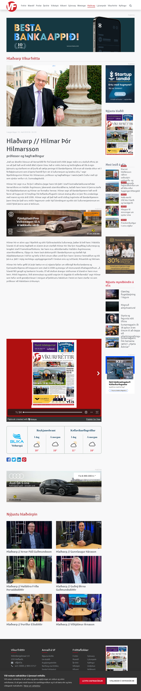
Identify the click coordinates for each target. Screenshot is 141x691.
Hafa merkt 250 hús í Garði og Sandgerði (127, 200)
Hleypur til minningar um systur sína (127, 212)
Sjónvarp (72, 5)
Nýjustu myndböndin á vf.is (120, 283)
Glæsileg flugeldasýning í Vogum (128, 294)
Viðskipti (55, 5)
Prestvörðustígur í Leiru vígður (128, 224)
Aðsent (63, 5)
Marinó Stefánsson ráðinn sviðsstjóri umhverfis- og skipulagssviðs (127, 176)
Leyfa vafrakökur (92, 681)
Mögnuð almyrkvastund (128, 306)
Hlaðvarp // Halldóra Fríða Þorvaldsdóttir (22, 588)
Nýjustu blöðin (48, 656)
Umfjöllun (91, 666)
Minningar (82, 5)
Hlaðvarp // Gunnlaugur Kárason (76, 551)
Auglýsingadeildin (49, 662)
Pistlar (39, 5)
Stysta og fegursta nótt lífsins (127, 318)
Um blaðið (46, 659)
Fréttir (23, 5)
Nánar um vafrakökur (32, 686)
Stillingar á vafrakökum (122, 681)
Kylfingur (122, 5)
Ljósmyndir (101, 5)
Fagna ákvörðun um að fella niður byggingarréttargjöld (130, 188)
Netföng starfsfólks (50, 666)
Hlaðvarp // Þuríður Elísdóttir (24, 624)
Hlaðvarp (91, 5)
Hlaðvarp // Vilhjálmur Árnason (75, 624)
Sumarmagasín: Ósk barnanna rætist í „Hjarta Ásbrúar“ (128, 342)
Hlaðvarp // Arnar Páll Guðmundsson (29, 551)
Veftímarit (91, 669)
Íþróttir (46, 5)
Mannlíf (31, 5)
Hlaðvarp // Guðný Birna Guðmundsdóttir (71, 588)
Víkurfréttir (112, 5)
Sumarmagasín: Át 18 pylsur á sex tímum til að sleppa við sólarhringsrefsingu (130, 330)
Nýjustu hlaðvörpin (21, 514)
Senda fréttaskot (49, 669)
